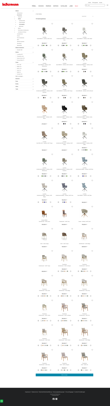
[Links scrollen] (38, 45)
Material (17, 78)
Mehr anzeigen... (19, 76)
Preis (17, 81)
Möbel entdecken (20, 47)
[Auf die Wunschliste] (52, 24)
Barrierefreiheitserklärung (45, 392)
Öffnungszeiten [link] (95, 2)
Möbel (17, 10)
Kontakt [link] (100, 2)
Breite (17, 83)
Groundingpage (69, 392)
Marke (17, 52)
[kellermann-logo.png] (11, 4)
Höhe (17, 86)
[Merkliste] (107, 5)
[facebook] (53, 399)
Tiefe (17, 89)
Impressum (28, 392)
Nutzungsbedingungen (58, 392)
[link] (34, 6)
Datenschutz (35, 392)
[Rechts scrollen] (50, 45)
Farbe (17, 62)
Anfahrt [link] (89, 2)
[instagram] (56, 399)
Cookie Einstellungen (79, 391)
